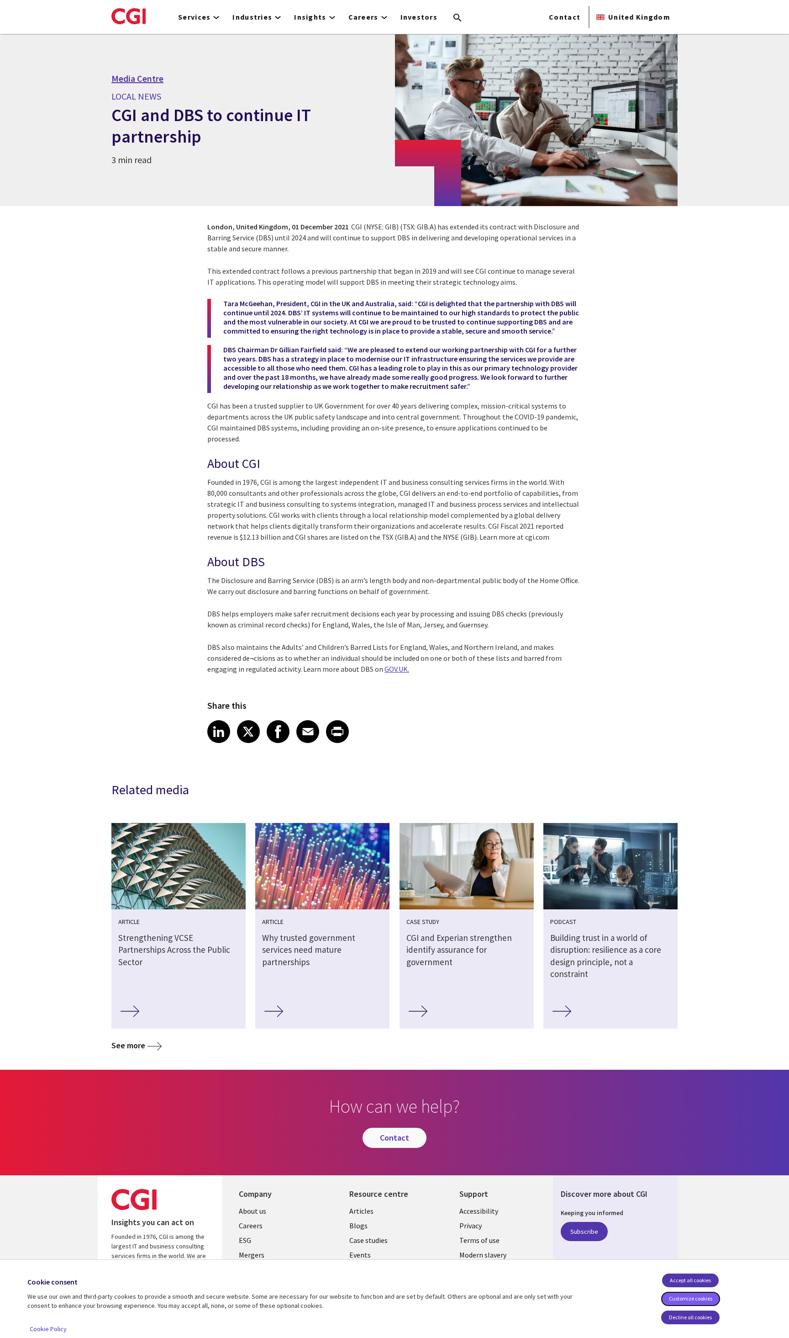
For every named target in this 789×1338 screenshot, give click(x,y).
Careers (251, 1225)
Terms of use (479, 1240)
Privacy (470, 1225)
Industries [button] (252, 16)
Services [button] (194, 16)
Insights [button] (310, 16)
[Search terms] (457, 18)
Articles (361, 1211)
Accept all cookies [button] (690, 1280)
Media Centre (137, 78)
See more (128, 1045)
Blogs (358, 1225)
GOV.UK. (396, 669)
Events (360, 1254)
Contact (564, 16)
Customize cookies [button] (690, 1298)
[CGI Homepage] (128, 16)
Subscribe (584, 1231)
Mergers (251, 1254)
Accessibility (478, 1211)
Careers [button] (363, 16)
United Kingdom (639, 16)
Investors (419, 16)
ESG (245, 1240)
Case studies (368, 1240)
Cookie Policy (48, 1329)
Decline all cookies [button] (690, 1317)
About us (252, 1211)
